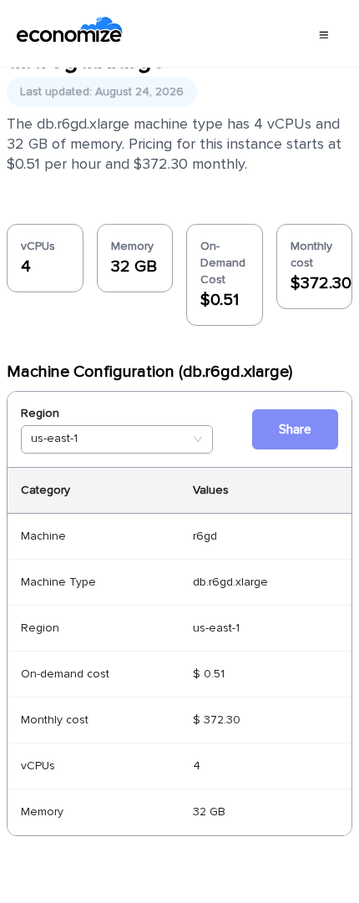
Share (295, 429)
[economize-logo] (70, 33)
